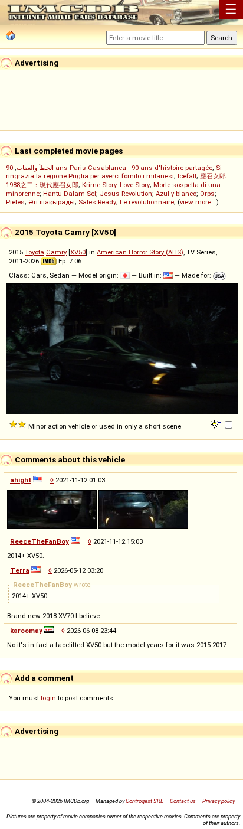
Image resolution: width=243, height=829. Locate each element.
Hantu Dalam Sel (69, 194)
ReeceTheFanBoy (39, 541)
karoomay (26, 630)
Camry (56, 252)
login (48, 698)
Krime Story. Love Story (116, 185)
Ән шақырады (51, 202)
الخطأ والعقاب (35, 168)
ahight (20, 480)
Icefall (187, 176)
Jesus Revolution (126, 194)
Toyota (34, 252)
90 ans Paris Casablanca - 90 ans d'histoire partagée (109, 168)
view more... (198, 202)
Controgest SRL (144, 801)
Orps (207, 194)
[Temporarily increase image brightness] (216, 423)
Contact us (183, 801)
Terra (19, 570)
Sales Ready (97, 202)
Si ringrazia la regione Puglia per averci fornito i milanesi (114, 172)
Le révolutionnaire (147, 202)
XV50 (78, 252)
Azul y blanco (176, 194)
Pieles (15, 202)
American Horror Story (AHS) (140, 252)
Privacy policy (218, 801)
